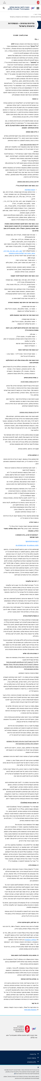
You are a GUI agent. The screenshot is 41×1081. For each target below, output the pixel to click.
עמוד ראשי (38, 14)
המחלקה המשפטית (31, 940)
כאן (15, 1073)
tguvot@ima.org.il (32, 541)
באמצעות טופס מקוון (30, 1010)
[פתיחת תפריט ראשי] (38, 8)
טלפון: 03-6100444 (32, 545)
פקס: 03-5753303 (21, 545)
